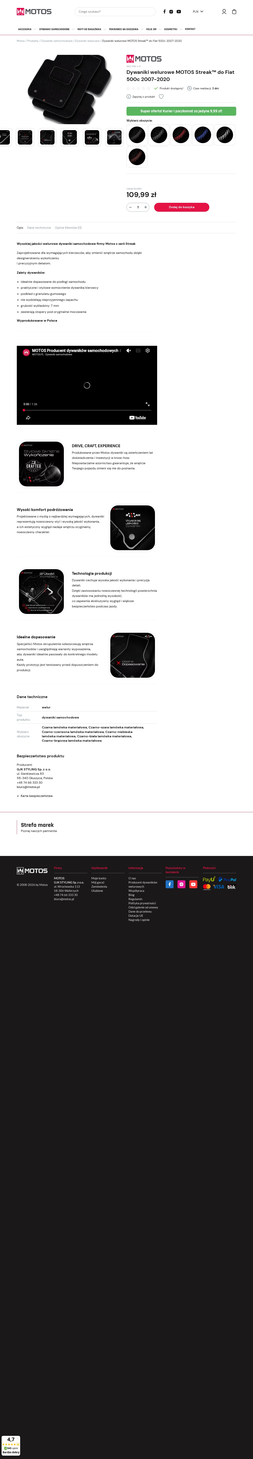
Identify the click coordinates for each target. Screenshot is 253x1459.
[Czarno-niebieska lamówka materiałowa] (203, 135)
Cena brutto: (134, 188)
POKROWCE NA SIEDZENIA (123, 29)
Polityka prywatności (142, 903)
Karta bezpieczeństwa (37, 796)
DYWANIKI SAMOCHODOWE (54, 29)
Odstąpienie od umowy (143, 907)
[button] (136, 134)
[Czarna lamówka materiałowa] (137, 135)
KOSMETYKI (170, 29)
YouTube (179, 11)
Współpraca (136, 890)
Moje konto (98, 878)
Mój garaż (97, 882)
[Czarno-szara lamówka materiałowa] (159, 135)
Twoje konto (224, 11)
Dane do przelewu (140, 911)
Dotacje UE (135, 915)
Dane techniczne (39, 228)
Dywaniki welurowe (87, 41)
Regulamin (135, 899)
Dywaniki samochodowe (57, 41)
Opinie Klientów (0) (68, 228)
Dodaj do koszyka (181, 207)
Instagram (171, 11)
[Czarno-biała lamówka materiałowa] (225, 135)
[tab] (22, 227)
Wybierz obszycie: (139, 121)
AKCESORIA (24, 29)
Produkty (33, 41)
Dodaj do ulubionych (161, 96)
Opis (20, 228)
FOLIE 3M (151, 29)
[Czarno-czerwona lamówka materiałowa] (181, 135)
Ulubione (97, 890)
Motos (21, 41)
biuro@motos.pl (28, 787)
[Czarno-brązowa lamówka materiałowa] (137, 157)
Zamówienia (99, 886)
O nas (132, 878)
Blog (131, 895)
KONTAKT (190, 29)
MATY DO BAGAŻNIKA (89, 29)
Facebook (164, 11)
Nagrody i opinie (139, 920)
